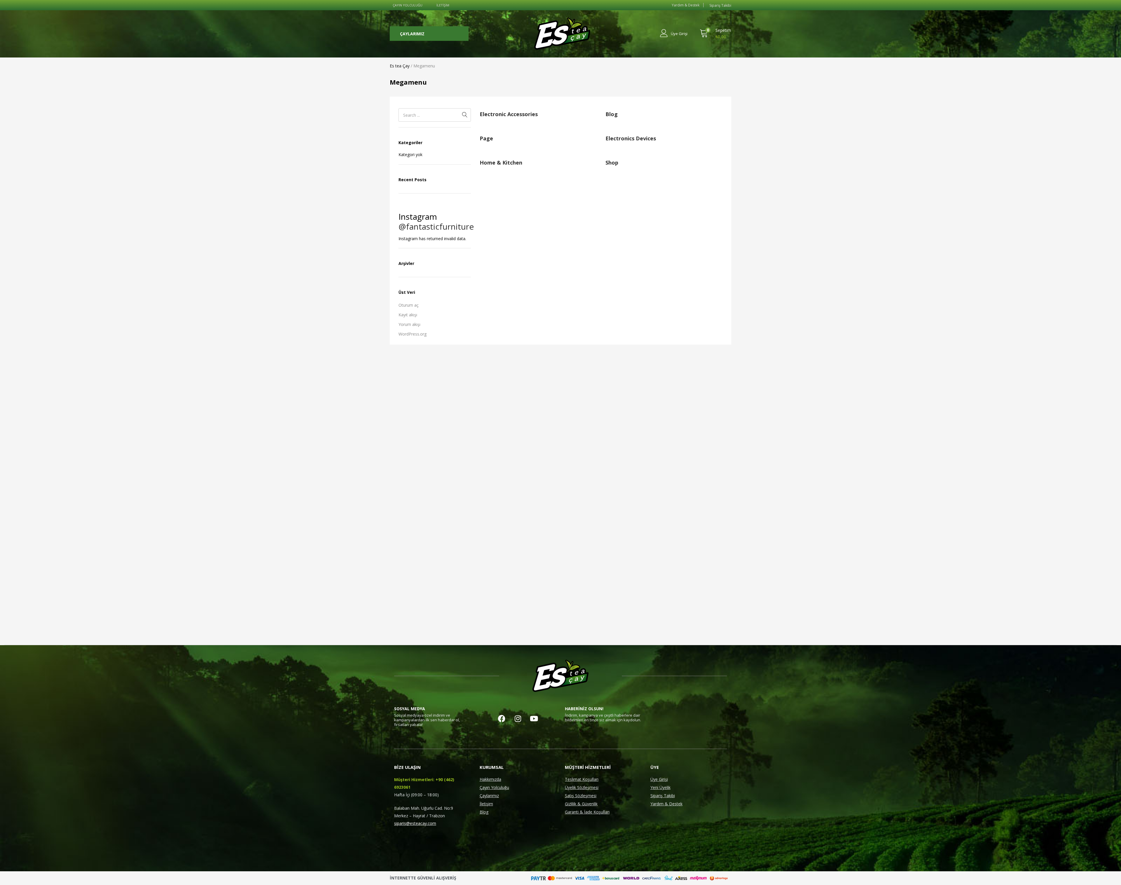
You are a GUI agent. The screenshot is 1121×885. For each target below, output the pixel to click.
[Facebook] (502, 718)
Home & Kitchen (501, 162)
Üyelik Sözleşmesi (581, 787)
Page (486, 138)
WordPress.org (412, 334)
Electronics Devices (630, 138)
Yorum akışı (409, 324)
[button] (715, 34)
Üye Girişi (659, 779)
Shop (611, 162)
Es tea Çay (400, 66)
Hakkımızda (490, 779)
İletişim (486, 804)
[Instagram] (518, 718)
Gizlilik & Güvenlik (581, 804)
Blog (611, 114)
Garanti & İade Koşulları (587, 812)
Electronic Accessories (509, 114)
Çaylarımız (489, 795)
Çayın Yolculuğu (494, 787)
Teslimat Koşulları (581, 779)
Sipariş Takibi (662, 795)
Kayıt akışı (407, 314)
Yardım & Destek (666, 804)
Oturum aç (408, 305)
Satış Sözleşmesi (580, 795)
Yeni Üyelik (660, 787)
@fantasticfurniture (436, 226)
